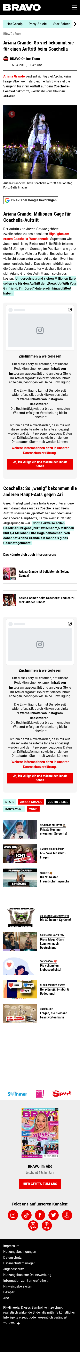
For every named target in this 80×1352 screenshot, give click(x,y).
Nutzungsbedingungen (19, 1252)
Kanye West (14, 809)
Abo (6, 1298)
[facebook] (40, 1215)
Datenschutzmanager (18, 1263)
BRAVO (8, 34)
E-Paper (8, 1292)
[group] (38, 24)
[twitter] (53, 1215)
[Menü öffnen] (74, 7)
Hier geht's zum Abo (40, 1184)
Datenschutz (12, 1257)
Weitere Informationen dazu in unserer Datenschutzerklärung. (40, 450)
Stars (18, 34)
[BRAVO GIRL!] (40, 1094)
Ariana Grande (31, 802)
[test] (67, 1215)
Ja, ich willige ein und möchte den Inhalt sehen (40, 464)
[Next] (73, 24)
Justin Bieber (58, 802)
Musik (33, 809)
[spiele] (33, 1225)
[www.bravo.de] (22, 7)
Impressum (11, 1246)
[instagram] (13, 1215)
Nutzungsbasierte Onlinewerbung (27, 1275)
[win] (47, 1225)
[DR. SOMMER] (17, 1094)
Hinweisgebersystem (18, 1286)
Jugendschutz (13, 1269)
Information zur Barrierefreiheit (25, 1281)
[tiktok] (26, 1215)
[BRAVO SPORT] (62, 1094)
